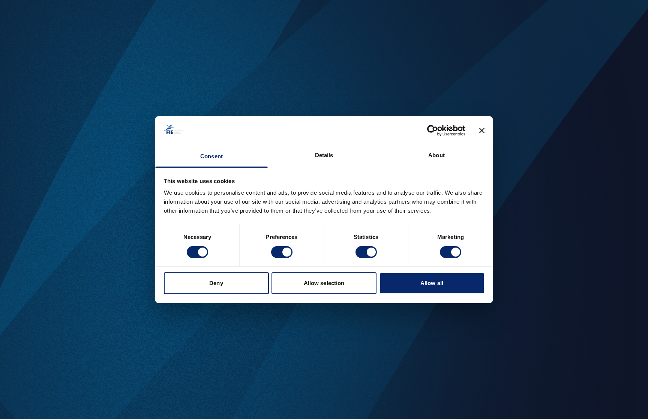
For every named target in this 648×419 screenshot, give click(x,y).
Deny (216, 283)
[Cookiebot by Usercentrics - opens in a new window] (432, 130)
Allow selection (324, 283)
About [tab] (436, 155)
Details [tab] (324, 155)
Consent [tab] (211, 156)
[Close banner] (481, 130)
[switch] (281, 252)
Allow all (431, 283)
